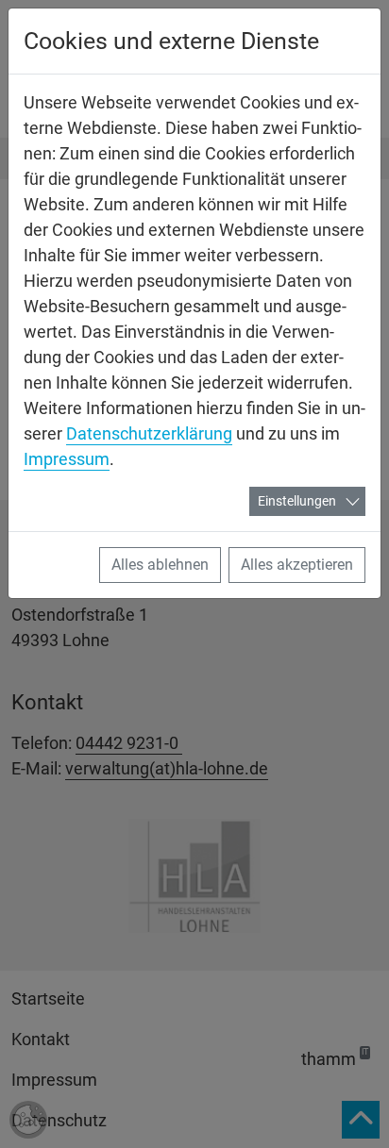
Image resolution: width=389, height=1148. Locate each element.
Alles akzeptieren (297, 565)
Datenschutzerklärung (149, 433)
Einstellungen (297, 500)
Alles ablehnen (160, 565)
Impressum (67, 459)
